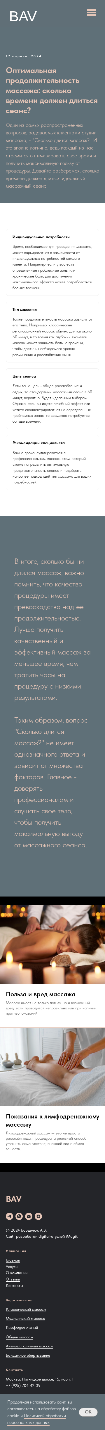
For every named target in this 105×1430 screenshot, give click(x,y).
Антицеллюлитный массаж (29, 1346)
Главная (13, 1260)
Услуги (12, 1266)
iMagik (72, 1236)
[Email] (28, 1216)
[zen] (38, 1216)
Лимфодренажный (22, 1327)
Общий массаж (19, 1337)
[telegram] (9, 1216)
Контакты (14, 1285)
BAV (23, 16)
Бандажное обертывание (28, 1355)
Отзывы (13, 1279)
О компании (16, 1272)
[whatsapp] (19, 1216)
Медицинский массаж (25, 1318)
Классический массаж (26, 1309)
